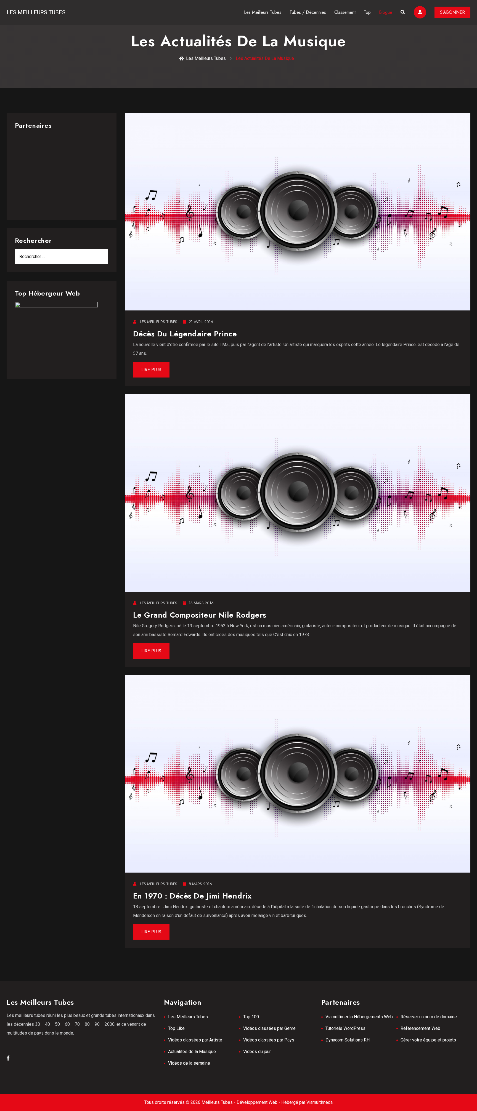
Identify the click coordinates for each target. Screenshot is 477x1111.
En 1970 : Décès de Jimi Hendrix (192, 896)
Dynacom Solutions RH (347, 1040)
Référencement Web (420, 1028)
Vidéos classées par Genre (269, 1028)
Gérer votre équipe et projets (428, 1040)
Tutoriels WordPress (345, 1028)
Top (367, 12)
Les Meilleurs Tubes (36, 12)
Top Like (176, 1028)
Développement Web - (259, 1102)
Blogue (385, 12)
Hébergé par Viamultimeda (307, 1102)
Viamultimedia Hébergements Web (359, 1016)
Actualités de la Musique (192, 1051)
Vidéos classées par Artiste (195, 1040)
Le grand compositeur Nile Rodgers (199, 615)
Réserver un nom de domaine (429, 1016)
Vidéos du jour (257, 1051)
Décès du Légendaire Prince (185, 333)
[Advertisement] (61, 172)
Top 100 (251, 1016)
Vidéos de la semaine (189, 1063)
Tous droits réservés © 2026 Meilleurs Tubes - (190, 1102)
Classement (345, 12)
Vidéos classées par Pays (268, 1040)
